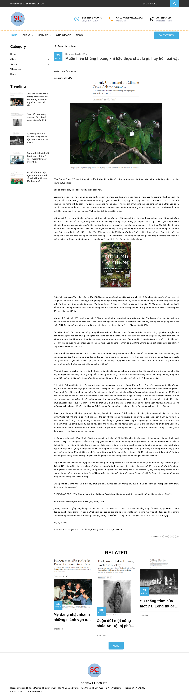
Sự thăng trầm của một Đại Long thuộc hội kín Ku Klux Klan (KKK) (158, 604)
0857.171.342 (135, 17)
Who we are (16, 69)
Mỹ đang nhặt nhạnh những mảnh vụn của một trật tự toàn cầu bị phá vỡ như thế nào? (73, 617)
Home (13, 54)
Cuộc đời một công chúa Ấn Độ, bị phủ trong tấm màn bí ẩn (114, 623)
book (73, 46)
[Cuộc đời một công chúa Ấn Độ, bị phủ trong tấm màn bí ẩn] (17, 119)
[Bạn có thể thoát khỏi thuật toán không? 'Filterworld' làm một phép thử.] (17, 158)
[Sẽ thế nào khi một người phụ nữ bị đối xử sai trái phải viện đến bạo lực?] (17, 177)
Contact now (166, 35)
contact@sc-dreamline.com (29, 691)
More (116, 646)
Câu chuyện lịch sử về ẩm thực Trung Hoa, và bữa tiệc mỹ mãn (92, 529)
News (13, 74)
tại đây (64, 522)
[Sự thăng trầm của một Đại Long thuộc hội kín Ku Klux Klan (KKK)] (17, 139)
